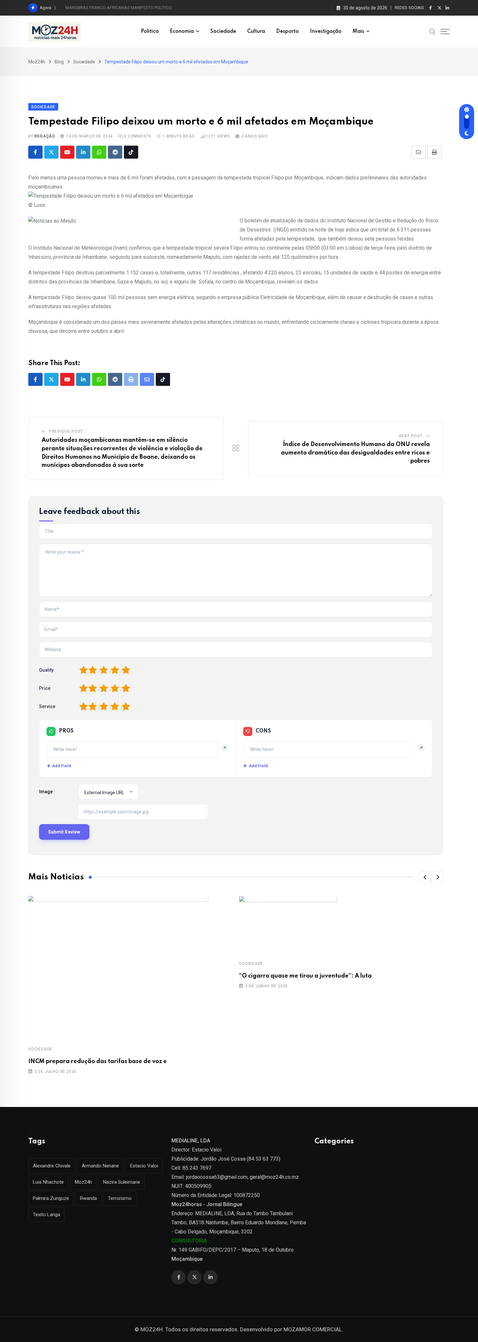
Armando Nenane (100, 1166)
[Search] (432, 31)
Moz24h (83, 1182)
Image (46, 791)
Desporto (287, 31)
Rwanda (88, 1198)
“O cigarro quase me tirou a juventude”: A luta (305, 976)
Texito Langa (46, 1214)
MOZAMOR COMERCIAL (313, 1329)
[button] (425, 877)
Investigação (325, 31)
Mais (358, 31)
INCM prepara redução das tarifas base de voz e (97, 1061)
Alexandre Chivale (52, 1166)
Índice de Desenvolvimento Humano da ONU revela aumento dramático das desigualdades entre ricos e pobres (355, 452)
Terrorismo (120, 1198)
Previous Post (66, 431)
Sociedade (223, 31)
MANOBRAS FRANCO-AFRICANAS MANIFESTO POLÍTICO (118, 7)
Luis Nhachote (48, 1182)
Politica (150, 31)
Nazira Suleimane (121, 1182)
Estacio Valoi (144, 1166)
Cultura (256, 31)
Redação (44, 136)
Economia (182, 31)
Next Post (410, 436)
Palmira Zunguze (51, 1198)
